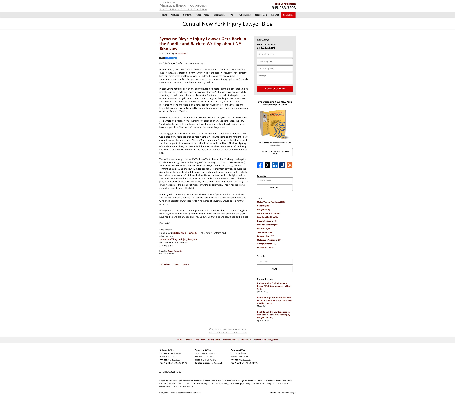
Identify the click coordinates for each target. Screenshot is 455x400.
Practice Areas (202, 15)
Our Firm (187, 15)
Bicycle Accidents (175, 251)
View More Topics (265, 247)
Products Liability (267, 224)
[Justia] (282, 165)
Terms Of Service (231, 339)
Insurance (263, 228)
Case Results (219, 15)
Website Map (260, 339)
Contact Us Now (275, 88)
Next (186, 264)
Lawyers (263, 209)
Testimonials (261, 15)
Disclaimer (200, 339)
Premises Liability (267, 217)
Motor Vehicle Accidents (271, 202)
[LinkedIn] (275, 165)
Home (164, 15)
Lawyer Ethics (265, 236)
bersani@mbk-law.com (184, 232)
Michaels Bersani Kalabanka (188, 392)
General (263, 205)
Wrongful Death (266, 243)
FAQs (232, 15)
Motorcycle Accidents (269, 240)
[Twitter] (267, 165)
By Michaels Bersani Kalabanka (284, 6)
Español (275, 15)
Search (275, 269)
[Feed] (289, 165)
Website (175, 15)
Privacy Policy (213, 339)
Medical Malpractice (268, 213)
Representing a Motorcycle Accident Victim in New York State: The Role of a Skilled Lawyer (274, 300)
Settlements (264, 232)
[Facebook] (260, 165)
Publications (245, 15)
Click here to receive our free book (275, 152)
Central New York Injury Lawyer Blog (183, 6)
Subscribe (261, 176)
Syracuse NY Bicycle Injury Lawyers (178, 239)
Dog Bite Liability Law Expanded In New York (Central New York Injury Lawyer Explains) (273, 315)
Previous (165, 264)
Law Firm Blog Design (282, 392)
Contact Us (288, 15)
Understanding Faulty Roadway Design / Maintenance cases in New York (274, 286)
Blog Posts (273, 339)
